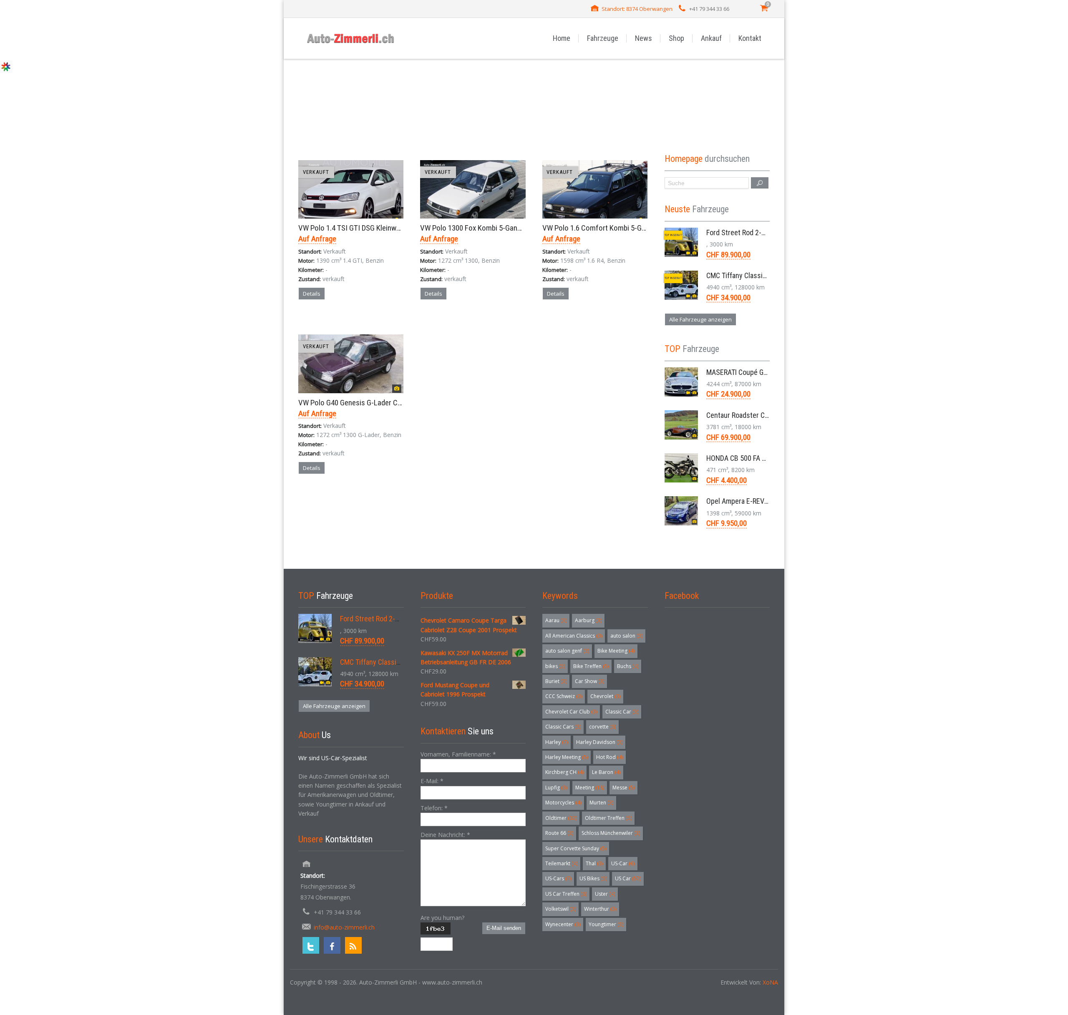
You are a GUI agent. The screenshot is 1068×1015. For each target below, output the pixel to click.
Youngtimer (606, 924)
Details (311, 293)
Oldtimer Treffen (608, 818)
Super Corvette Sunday (575, 848)
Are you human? (442, 918)
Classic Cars (563, 726)
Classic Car (621, 711)
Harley (556, 742)
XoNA (770, 982)
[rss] (353, 945)
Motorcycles (563, 802)
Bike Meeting (616, 650)
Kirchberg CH (564, 772)
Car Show (589, 681)
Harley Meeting (566, 757)
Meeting (589, 787)
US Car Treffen (566, 893)
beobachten (366, 323)
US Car (628, 878)
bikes (555, 666)
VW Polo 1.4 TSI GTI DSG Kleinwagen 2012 (363, 228)
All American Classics (573, 635)
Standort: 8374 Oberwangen (637, 9)
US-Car (623, 863)
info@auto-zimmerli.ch (344, 927)
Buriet (556, 681)
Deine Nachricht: (445, 835)
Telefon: (434, 808)
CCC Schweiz (563, 696)
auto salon (626, 635)
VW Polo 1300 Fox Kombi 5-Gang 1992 (479, 228)
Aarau (556, 620)
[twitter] (310, 945)
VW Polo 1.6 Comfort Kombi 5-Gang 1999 (606, 228)
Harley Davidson (599, 742)
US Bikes (593, 878)
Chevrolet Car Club (571, 711)
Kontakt (749, 38)
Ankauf (711, 38)
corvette (602, 726)
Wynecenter (562, 924)
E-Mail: (432, 781)
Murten (601, 802)
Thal (594, 863)
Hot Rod (609, 757)
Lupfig (556, 787)
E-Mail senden (503, 928)
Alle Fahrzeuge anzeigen (700, 319)
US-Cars (558, 878)
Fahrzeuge (602, 38)
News (643, 38)
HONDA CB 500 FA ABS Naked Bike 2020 (766, 458)
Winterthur (600, 908)
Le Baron (606, 772)
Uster (605, 893)
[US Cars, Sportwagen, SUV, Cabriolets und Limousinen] (350, 38)
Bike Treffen (591, 666)
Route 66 (559, 833)
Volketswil (560, 908)
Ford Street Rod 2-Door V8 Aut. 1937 (761, 232)
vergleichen (322, 323)
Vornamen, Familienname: (458, 754)
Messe (623, 787)
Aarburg (588, 620)
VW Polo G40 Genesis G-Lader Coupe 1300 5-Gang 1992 (384, 402)
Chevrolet (605, 696)
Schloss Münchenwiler (611, 833)
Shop (676, 38)
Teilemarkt (561, 863)
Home (561, 38)
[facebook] (332, 945)
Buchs (627, 666)
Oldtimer (561, 818)
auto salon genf (567, 650)
